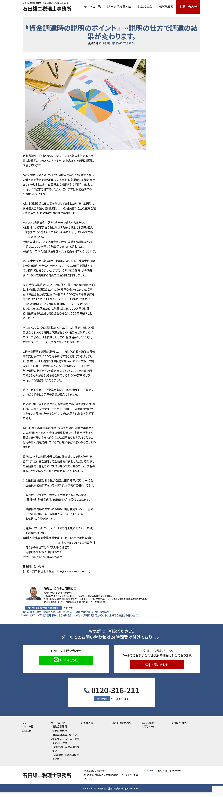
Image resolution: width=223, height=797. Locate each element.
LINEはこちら (68, 660)
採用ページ (149, 726)
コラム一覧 (27, 726)
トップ (23, 723)
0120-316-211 (114, 693)
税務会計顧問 (59, 726)
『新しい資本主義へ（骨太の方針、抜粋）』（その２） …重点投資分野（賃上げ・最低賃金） (66, 611)
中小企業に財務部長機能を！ (43, 607)
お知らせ (26, 730)
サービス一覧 (92, 7)
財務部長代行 (59, 730)
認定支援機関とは (119, 7)
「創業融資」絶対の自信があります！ (65, 756)
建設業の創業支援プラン (65, 735)
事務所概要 (165, 7)
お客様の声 (144, 7)
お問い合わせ (188, 7)
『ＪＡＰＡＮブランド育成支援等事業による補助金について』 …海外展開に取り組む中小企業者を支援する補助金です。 (80, 615)
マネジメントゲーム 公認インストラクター (65, 741)
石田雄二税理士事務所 (47, 8)
